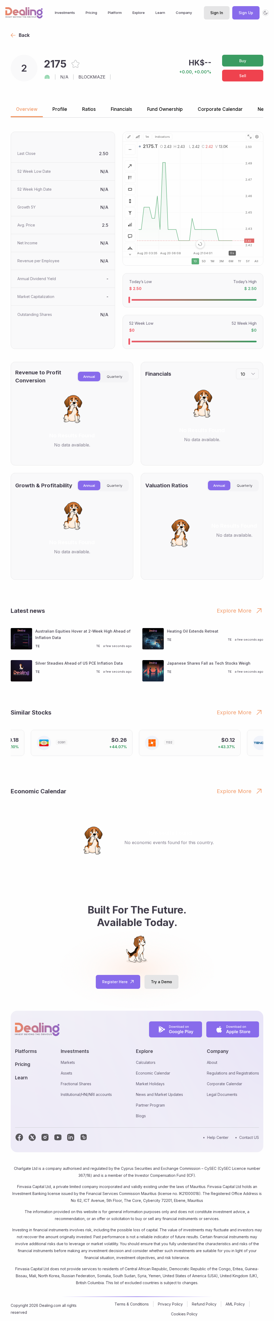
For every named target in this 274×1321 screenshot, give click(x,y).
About (212, 1062)
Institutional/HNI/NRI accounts (86, 1094)
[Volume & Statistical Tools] (130, 224)
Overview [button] (26, 109)
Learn (160, 12)
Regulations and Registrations (233, 1073)
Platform (115, 12)
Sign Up (246, 12)
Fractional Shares (76, 1083)
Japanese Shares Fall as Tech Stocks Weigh (208, 663)
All (256, 261)
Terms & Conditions (132, 1304)
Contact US (249, 1137)
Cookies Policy (184, 1314)
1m (147, 137)
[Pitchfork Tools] (130, 212)
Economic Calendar (153, 1073)
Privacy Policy (170, 1304)
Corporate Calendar (224, 1083)
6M (231, 261)
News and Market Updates (159, 1094)
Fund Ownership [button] (165, 109)
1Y (239, 261)
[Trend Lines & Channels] (130, 165)
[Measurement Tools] (130, 201)
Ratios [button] (89, 109)
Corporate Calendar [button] (220, 109)
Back (24, 35)
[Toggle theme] (265, 13)
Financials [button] (121, 109)
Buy (242, 60)
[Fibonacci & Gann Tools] (130, 177)
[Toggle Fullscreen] (249, 136)
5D (204, 261)
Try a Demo (161, 981)
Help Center (218, 1137)
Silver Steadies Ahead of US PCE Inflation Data (79, 663)
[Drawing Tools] (128, 136)
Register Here (115, 981)
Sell (242, 75)
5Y (248, 261)
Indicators (162, 137)
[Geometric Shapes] (130, 189)
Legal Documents (222, 1094)
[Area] (138, 137)
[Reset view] (200, 244)
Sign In (216, 12)
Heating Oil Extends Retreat (192, 631)
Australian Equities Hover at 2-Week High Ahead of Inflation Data (83, 634)
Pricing (91, 12)
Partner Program (150, 1105)
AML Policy (235, 1304)
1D (195, 261)
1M (212, 261)
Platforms (26, 1051)
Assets (66, 1073)
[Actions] (130, 149)
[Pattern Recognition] (130, 248)
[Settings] (256, 136)
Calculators (145, 1062)
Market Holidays (150, 1083)
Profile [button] (59, 109)
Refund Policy (204, 1304)
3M (221, 261)
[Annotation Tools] (130, 236)
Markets (68, 1062)
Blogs (141, 1116)
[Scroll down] (130, 254)
